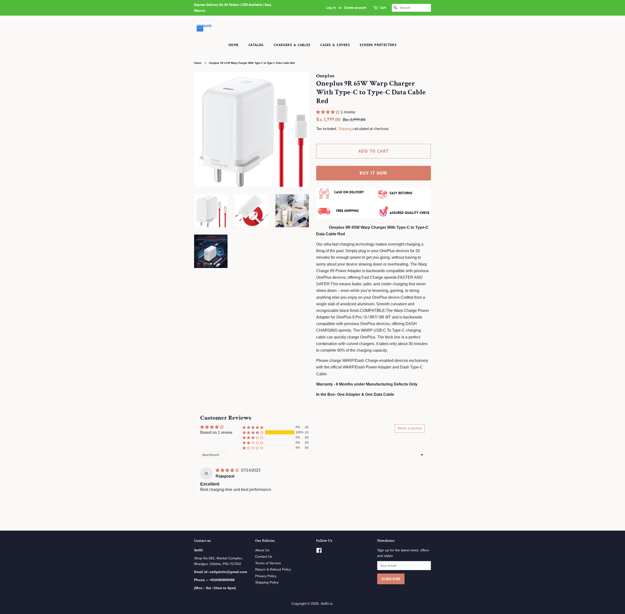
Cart (383, 7)
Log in (331, 7)
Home (234, 45)
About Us (262, 550)
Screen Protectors (378, 45)
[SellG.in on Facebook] (319, 551)
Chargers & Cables (292, 45)
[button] (328, 112)
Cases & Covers (335, 45)
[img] (228, 470)
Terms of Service (268, 563)
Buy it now (373, 173)
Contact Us (263, 556)
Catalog (256, 45)
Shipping (345, 129)
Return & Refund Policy (273, 569)
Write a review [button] (409, 428)
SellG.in (327, 603)
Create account (355, 7)
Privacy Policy (265, 576)
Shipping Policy (267, 582)
